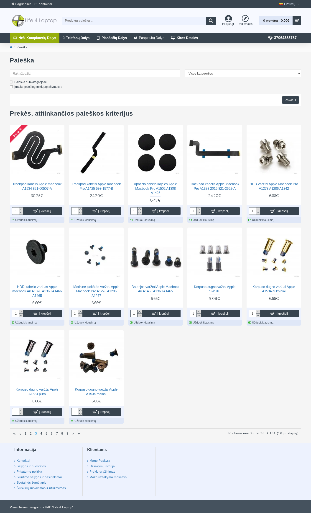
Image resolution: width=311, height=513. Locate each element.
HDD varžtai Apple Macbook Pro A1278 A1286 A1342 (274, 186)
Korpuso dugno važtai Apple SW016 (214, 289)
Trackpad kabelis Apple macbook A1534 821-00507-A (37, 186)
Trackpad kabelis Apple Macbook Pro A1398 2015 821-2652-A (214, 186)
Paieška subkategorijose (30, 82)
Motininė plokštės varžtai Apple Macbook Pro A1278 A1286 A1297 (96, 291)
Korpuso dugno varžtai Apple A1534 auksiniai (273, 289)
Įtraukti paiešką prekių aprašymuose (38, 86)
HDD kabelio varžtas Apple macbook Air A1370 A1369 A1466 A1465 (37, 291)
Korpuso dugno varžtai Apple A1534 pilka (37, 391)
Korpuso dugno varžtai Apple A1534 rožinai (96, 391)
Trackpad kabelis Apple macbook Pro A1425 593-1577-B (96, 186)
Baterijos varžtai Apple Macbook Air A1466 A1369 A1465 (155, 289)
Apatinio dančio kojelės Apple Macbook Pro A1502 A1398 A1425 (155, 188)
